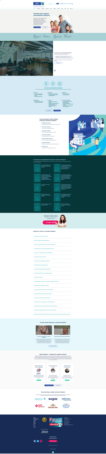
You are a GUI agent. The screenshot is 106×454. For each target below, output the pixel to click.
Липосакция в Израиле (66, 103)
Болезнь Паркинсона (66, 93)
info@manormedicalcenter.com (68, 424)
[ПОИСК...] (57, 3)
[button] (38, 8)
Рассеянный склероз (66, 94)
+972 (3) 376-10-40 (66, 422)
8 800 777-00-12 (66, 423)
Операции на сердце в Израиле (53, 93)
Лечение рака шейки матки (38, 93)
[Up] (53, 452)
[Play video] (44, 330)
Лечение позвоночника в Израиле (54, 103)
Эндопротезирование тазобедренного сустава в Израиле (52, 106)
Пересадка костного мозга (38, 96)
